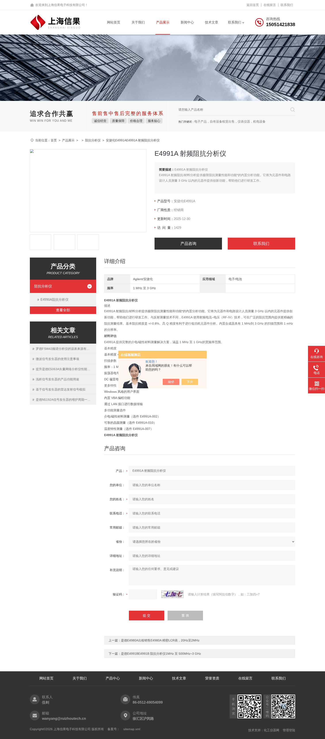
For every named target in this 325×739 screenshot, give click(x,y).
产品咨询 (188, 243)
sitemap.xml (131, 729)
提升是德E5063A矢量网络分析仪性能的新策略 (66, 369)
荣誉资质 (212, 678)
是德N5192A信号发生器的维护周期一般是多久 (66, 399)
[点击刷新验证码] (172, 594)
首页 (54, 140)
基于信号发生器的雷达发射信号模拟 (60, 389)
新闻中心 (187, 22)
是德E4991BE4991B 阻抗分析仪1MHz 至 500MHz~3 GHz (161, 653)
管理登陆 (289, 730)
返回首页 (253, 5)
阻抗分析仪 (93, 140)
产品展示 (162, 22)
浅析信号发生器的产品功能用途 (57, 379)
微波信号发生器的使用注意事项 (57, 359)
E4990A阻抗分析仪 (54, 299)
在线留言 (270, 5)
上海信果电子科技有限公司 (66, 5)
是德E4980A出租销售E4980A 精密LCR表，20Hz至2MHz (160, 640)
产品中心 (113, 678)
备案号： (113, 729)
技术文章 (211, 22)
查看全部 (63, 310)
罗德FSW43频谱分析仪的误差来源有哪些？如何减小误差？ (66, 348)
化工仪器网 (271, 730)
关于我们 (138, 22)
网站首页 (113, 22)
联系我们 (287, 5)
